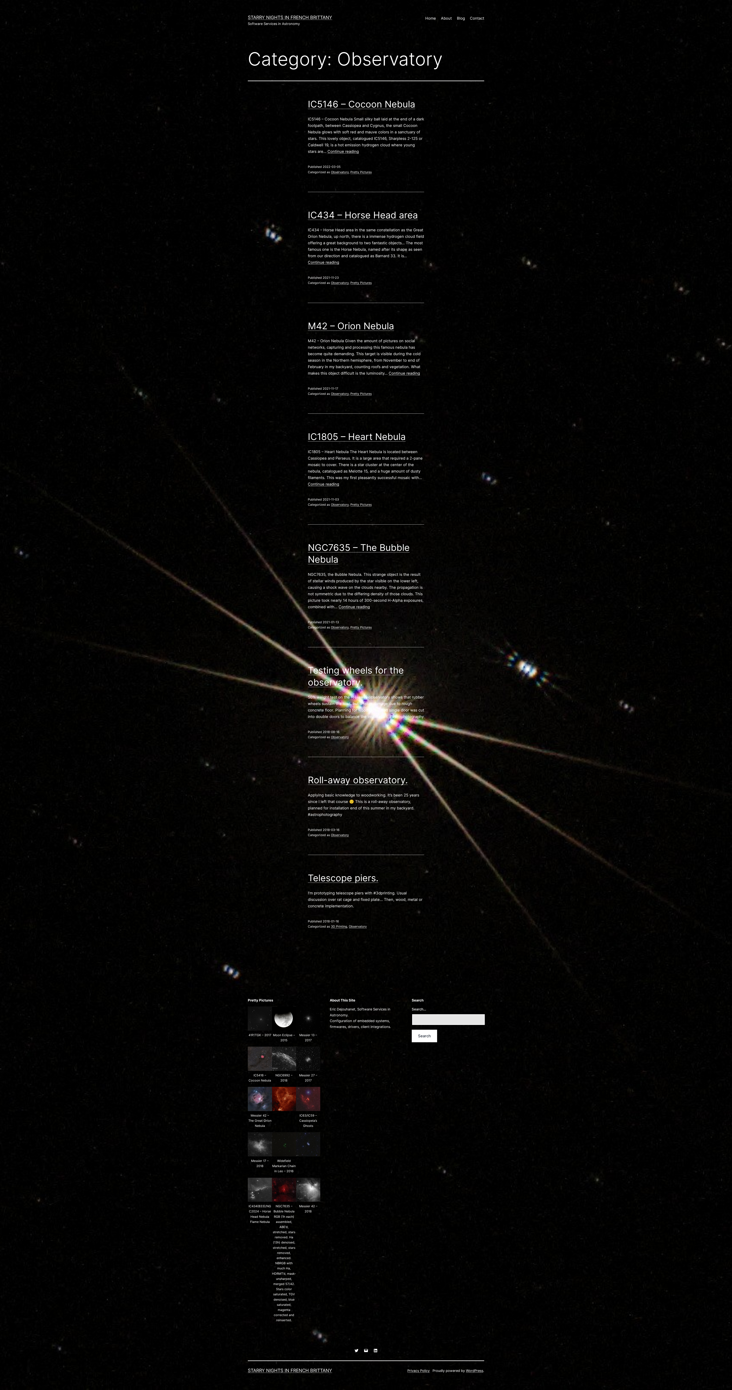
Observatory (340, 172)
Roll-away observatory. (358, 780)
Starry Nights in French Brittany (290, 17)
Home (430, 18)
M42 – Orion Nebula (351, 326)
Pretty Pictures (361, 172)
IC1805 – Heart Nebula (357, 436)
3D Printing (339, 926)
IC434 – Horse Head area (363, 215)
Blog (461, 18)
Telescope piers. (343, 878)
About (446, 18)
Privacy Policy (418, 1371)
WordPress (474, 1371)
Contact (477, 18)
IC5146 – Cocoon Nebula (361, 104)
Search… (419, 1009)
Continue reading (343, 151)
